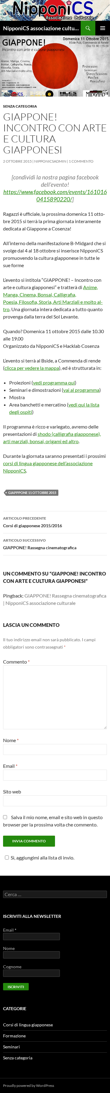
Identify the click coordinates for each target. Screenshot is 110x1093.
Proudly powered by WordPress (28, 1085)
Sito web (12, 791)
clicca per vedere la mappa (32, 368)
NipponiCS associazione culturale (42, 28)
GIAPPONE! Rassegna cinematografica (39, 544)
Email (10, 766)
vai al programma (81, 390)
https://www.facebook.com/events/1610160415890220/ (55, 195)
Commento (16, 661)
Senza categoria (20, 106)
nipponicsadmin (50, 161)
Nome (11, 740)
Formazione (14, 1035)
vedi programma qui (54, 382)
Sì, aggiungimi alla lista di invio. (42, 857)
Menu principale (102, 28)
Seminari (11, 1046)
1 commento (81, 161)
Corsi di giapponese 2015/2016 (32, 522)
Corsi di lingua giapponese (28, 1024)
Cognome (12, 966)
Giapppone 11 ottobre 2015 (32, 493)
